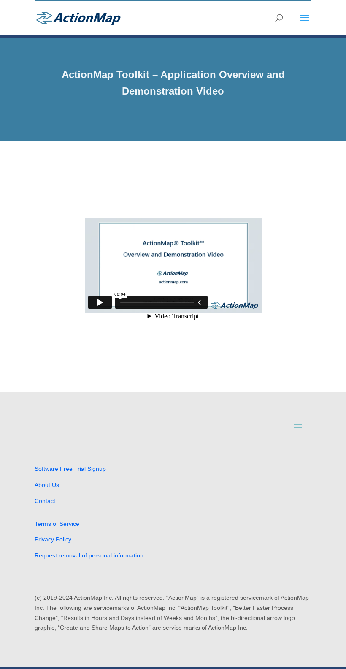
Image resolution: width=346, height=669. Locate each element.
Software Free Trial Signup (70, 468)
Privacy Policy (53, 539)
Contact (45, 501)
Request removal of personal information (89, 555)
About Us (47, 484)
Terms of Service (57, 523)
